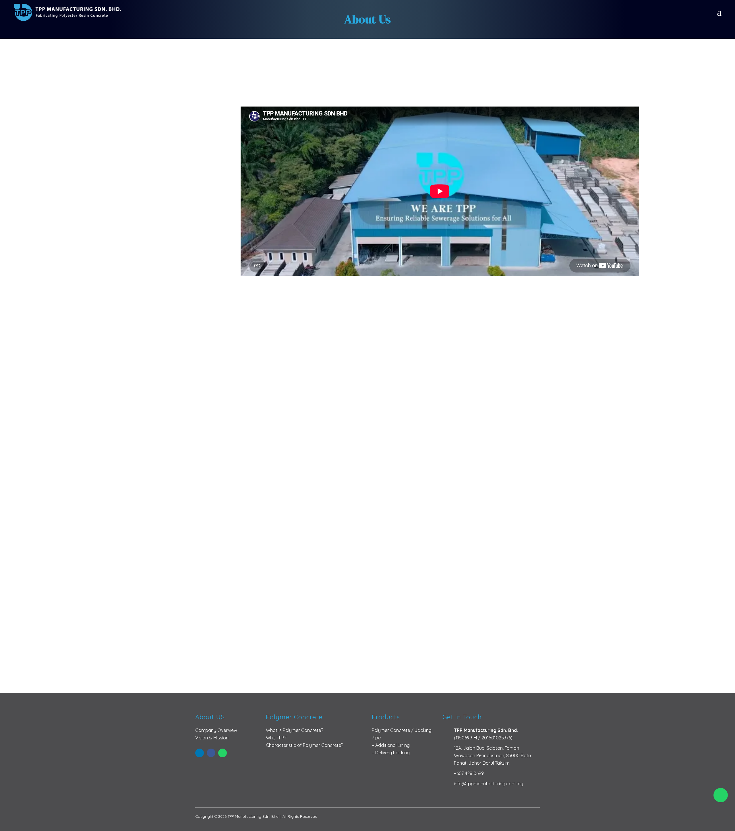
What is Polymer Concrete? (294, 730)
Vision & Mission (212, 738)
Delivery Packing (392, 752)
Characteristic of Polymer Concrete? (304, 745)
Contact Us (368, 655)
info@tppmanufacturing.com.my (488, 783)
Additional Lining (392, 745)
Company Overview (216, 730)
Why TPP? (276, 738)
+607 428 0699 (469, 773)
